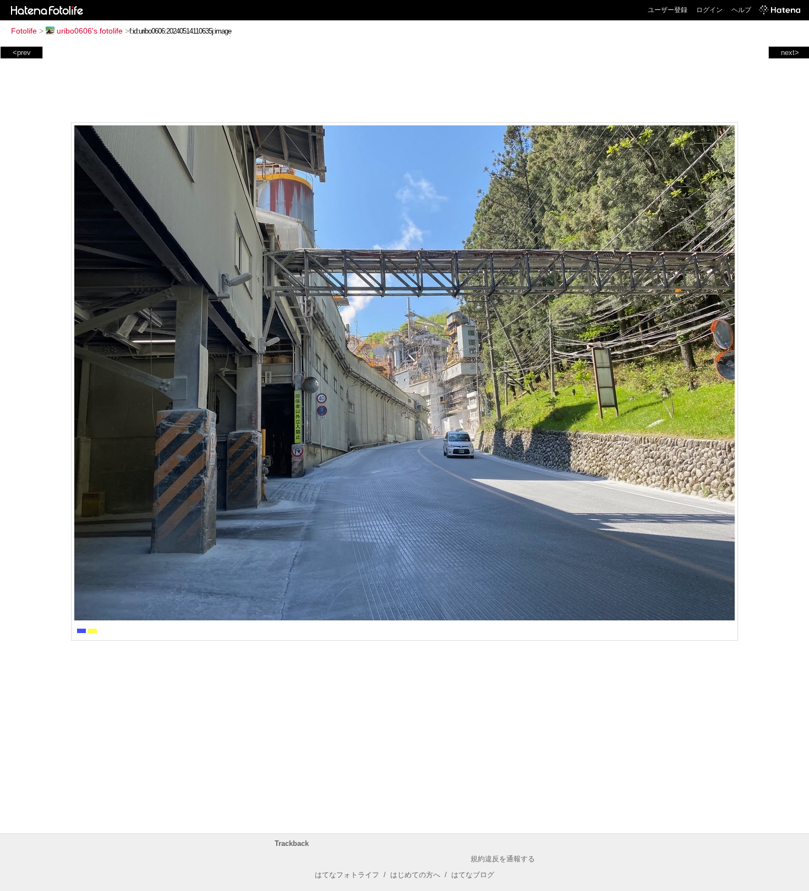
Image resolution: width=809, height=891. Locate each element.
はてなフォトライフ (347, 875)
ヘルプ (741, 10)
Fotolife (24, 30)
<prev (22, 52)
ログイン (709, 10)
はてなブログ (472, 875)
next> (790, 52)
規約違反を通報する (503, 859)
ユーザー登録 (667, 10)
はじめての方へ (415, 875)
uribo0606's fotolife (90, 30)
